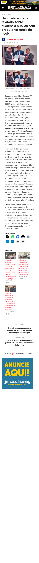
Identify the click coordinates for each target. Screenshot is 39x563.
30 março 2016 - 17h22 (11, 42)
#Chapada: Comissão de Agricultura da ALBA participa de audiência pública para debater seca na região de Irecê (24, 267)
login (12, 354)
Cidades (9, 14)
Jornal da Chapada (16, 39)
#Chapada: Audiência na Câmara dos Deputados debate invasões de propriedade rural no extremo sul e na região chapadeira (10, 301)
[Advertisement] (19, 476)
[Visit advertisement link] (19, 2)
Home (3, 14)
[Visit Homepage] (19, 8)
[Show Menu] (3, 8)
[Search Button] (36, 8)
